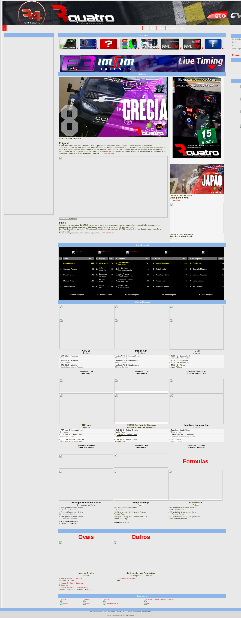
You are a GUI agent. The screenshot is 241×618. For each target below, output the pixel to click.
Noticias (160, 28)
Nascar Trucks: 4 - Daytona (72, 583)
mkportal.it (130, 615)
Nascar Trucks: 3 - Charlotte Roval (74, 588)
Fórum (152, 28)
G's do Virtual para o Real (126, 578)
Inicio (145, 28)
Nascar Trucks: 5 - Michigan (72, 578)
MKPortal (111, 615)
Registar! (236, 55)
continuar (110, 153)
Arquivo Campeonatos (175, 28)
